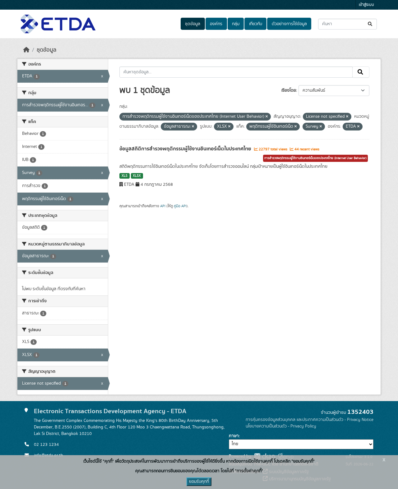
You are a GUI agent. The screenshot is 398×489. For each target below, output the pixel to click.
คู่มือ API (180, 206)
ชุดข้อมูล (192, 24)
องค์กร (216, 24)
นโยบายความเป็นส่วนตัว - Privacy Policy (281, 426)
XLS (124, 175)
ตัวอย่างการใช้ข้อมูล (289, 24)
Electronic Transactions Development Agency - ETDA (110, 411)
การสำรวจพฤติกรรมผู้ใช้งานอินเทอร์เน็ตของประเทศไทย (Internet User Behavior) (315, 158)
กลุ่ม (235, 24)
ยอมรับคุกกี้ (199, 481)
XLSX (137, 175)
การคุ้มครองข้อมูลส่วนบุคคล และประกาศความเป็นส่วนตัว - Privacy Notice (309, 420)
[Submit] (370, 24)
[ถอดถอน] (267, 116)
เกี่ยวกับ (255, 24)
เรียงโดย (288, 90)
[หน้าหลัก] (26, 50)
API (162, 206)
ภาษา (234, 436)
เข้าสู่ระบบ (366, 5)
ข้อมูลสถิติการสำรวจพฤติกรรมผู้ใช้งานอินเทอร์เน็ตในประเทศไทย (185, 149)
